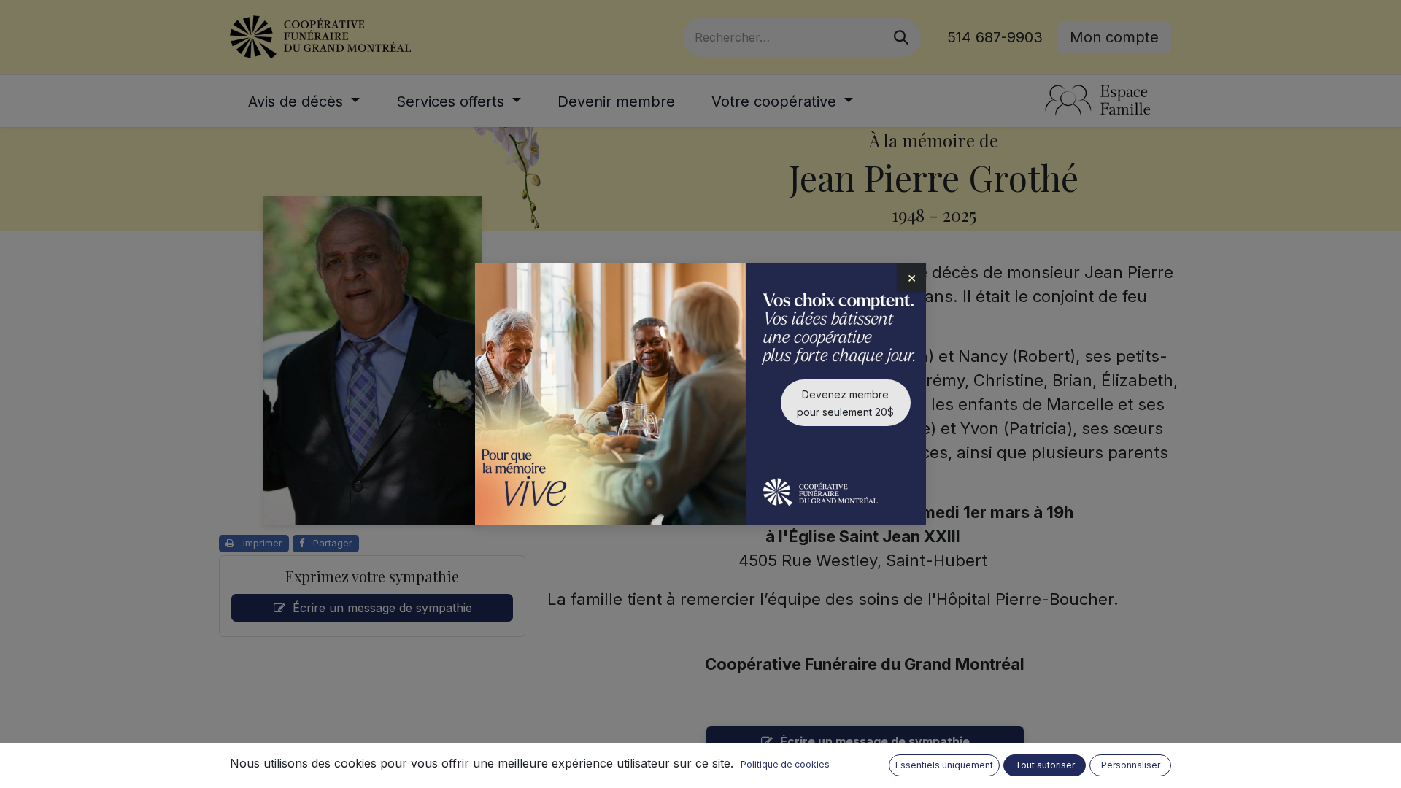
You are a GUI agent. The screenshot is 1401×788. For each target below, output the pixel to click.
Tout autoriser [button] (1045, 765)
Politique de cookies (785, 764)
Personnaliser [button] (1130, 765)
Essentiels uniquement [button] (944, 765)
